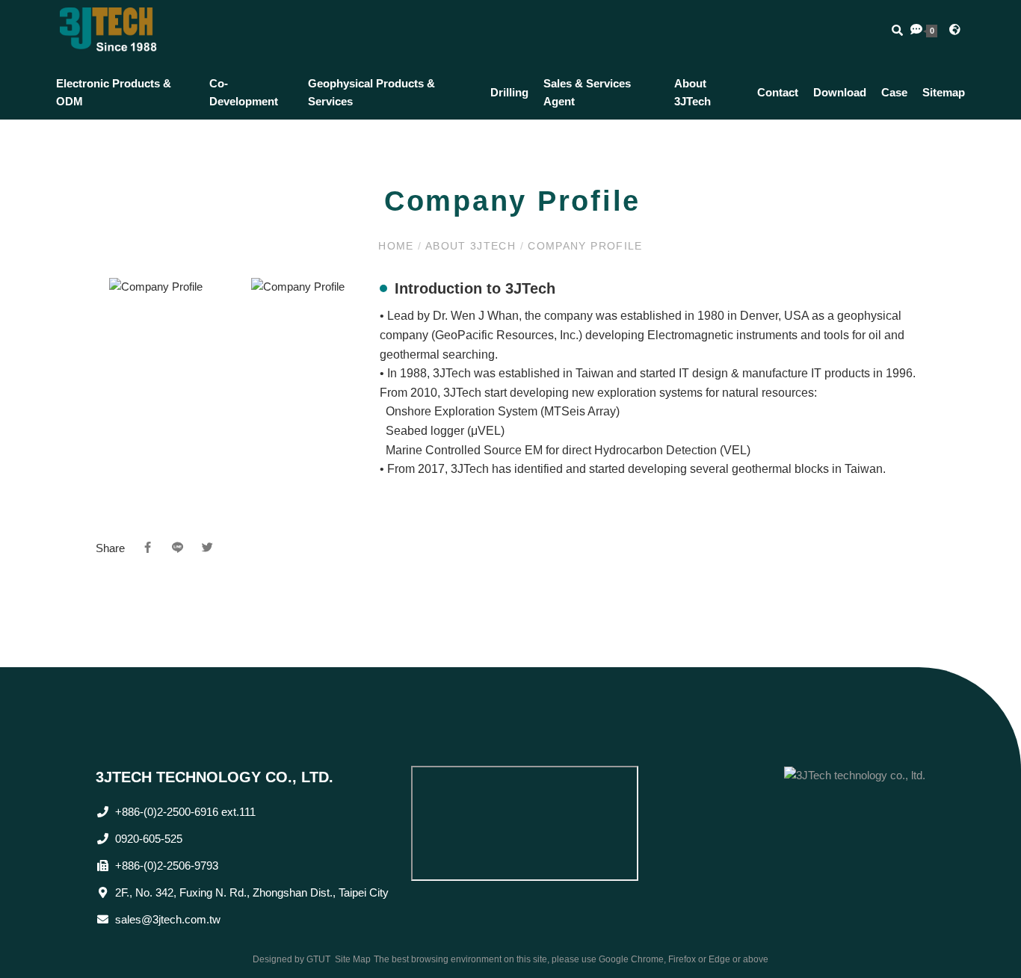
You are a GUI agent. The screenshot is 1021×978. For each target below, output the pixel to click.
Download (839, 92)
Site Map (353, 959)
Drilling (509, 92)
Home (398, 246)
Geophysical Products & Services (371, 92)
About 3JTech (692, 92)
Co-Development (243, 92)
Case (894, 92)
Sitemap (943, 92)
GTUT (318, 959)
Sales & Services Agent (587, 92)
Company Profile (583, 246)
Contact (777, 92)
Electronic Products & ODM (113, 92)
